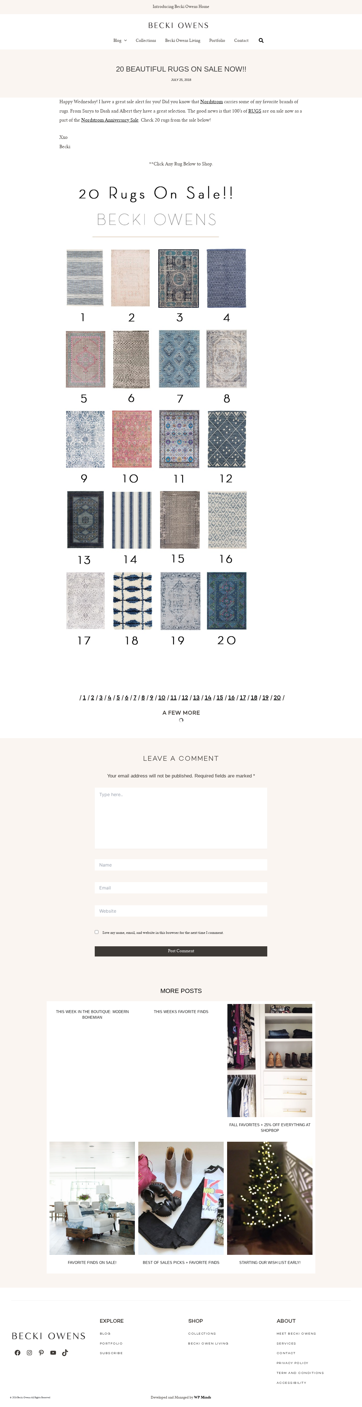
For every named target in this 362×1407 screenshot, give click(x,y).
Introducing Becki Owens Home (181, 7)
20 (277, 698)
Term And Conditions (300, 1373)
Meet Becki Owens (296, 1334)
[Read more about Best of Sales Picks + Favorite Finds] (181, 1198)
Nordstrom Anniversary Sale (110, 120)
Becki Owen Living (208, 1344)
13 (196, 698)
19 (265, 698)
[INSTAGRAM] (29, 1352)
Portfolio (217, 41)
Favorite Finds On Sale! (92, 1263)
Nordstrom (211, 102)
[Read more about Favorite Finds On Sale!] (92, 1198)
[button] (124, 41)
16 (231, 698)
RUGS (254, 111)
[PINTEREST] (41, 1352)
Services (286, 1344)
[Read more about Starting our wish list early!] (270, 1198)
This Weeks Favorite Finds (181, 1012)
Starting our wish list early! (270, 1263)
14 (208, 698)
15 (220, 698)
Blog (117, 41)
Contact (241, 41)
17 (243, 698)
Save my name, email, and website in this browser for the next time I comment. (163, 933)
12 (185, 698)
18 (254, 698)
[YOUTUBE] (53, 1352)
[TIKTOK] (65, 1352)
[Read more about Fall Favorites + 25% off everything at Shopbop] (270, 1060)
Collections (146, 41)
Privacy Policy (293, 1363)
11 (174, 698)
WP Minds (202, 1398)
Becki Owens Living (182, 41)
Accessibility (292, 1383)
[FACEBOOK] (17, 1352)
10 (161, 698)
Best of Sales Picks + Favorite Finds (181, 1263)
